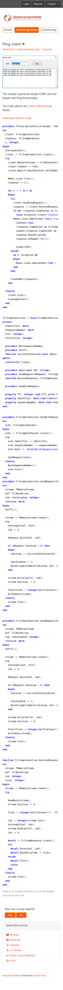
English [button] (52, 4)
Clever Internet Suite (28, 49)
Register (38, 4)
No (21, 915)
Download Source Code (17, 118)
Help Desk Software (12, 975)
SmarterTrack (39, 975)
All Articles (8, 49)
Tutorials (47, 49)
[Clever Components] (22, 17)
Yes (10, 915)
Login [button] (26, 4)
